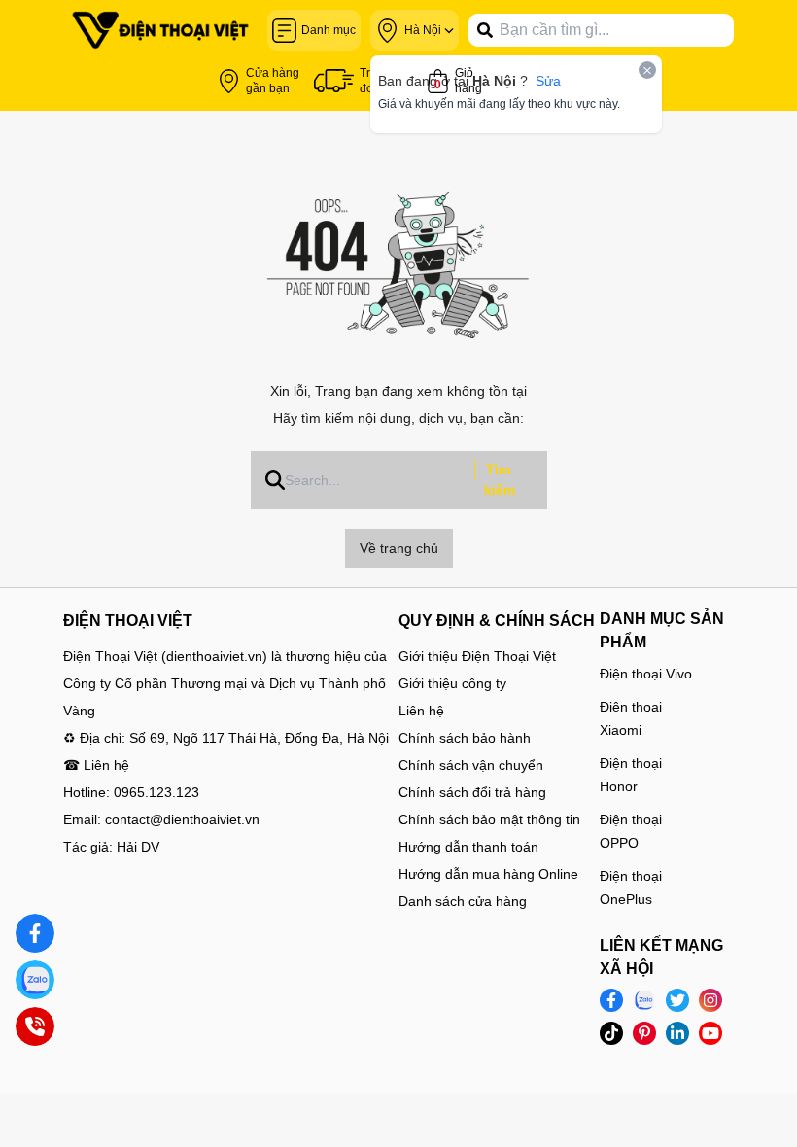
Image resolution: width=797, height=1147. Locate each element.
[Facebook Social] (611, 1000)
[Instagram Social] (710, 1000)
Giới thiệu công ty (452, 683)
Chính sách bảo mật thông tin (489, 819)
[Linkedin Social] (677, 1033)
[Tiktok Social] (611, 1033)
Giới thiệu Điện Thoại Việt (477, 656)
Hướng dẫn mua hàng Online (488, 874)
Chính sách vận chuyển (470, 765)
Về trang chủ (399, 548)
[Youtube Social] (710, 1033)
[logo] (160, 30)
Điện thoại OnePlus (631, 887)
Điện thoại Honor (631, 774)
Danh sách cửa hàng (462, 901)
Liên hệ (421, 710)
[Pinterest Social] (644, 1033)
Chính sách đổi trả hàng (472, 792)
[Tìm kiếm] (485, 30)
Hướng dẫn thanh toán (468, 846)
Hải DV (138, 846)
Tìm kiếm (499, 480)
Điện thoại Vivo (646, 673)
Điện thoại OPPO (631, 831)
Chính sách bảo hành (464, 738)
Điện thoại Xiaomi (631, 718)
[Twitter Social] (677, 1000)
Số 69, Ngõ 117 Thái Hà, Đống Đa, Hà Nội (259, 738)
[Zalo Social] (644, 1000)
